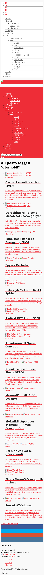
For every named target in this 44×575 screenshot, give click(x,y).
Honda (17, 50)
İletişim (8, 563)
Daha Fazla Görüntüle (9, 523)
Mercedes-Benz (21, 55)
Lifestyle (9, 31)
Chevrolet (18, 48)
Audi (16, 43)
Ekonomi (14, 28)
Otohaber (9, 21)
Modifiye (9, 33)
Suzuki (17, 67)
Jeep (16, 52)
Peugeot (18, 60)
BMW (17, 45)
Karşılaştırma (16, 38)
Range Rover (20, 62)
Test (7, 35)
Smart (17, 64)
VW (16, 69)
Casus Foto (15, 26)
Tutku (8, 72)
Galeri (8, 76)
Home (8, 19)
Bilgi (7, 74)
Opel (16, 57)
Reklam (8, 565)
